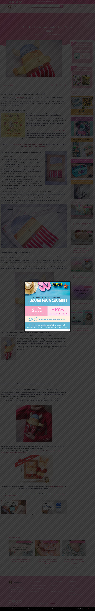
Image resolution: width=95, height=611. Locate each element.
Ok (88, 608)
